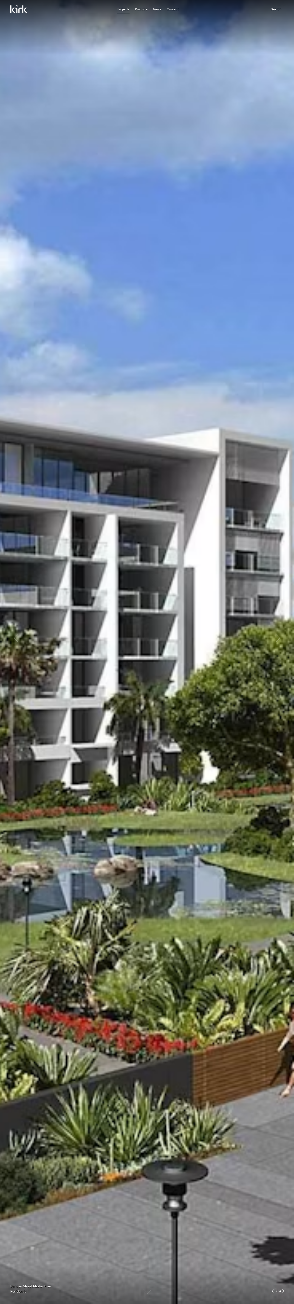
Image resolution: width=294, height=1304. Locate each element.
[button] (273, 1291)
